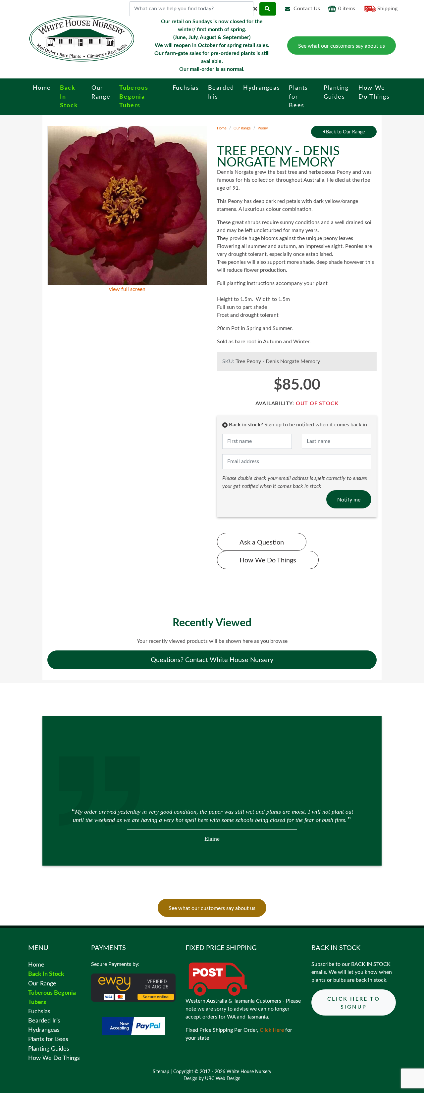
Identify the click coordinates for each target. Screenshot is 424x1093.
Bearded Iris (44, 1020)
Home (222, 128)
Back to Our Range (345, 132)
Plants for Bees (48, 1039)
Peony (263, 128)
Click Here (272, 1030)
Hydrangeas (44, 1030)
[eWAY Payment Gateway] (133, 987)
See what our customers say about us (341, 46)
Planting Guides (48, 1049)
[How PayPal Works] (133, 1025)
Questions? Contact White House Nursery (212, 660)
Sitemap (161, 1071)
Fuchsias (39, 1011)
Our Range (242, 128)
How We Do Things (267, 560)
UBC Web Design (222, 1078)
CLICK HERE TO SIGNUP (353, 1003)
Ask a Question (261, 542)
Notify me (348, 499)
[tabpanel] (212, 824)
